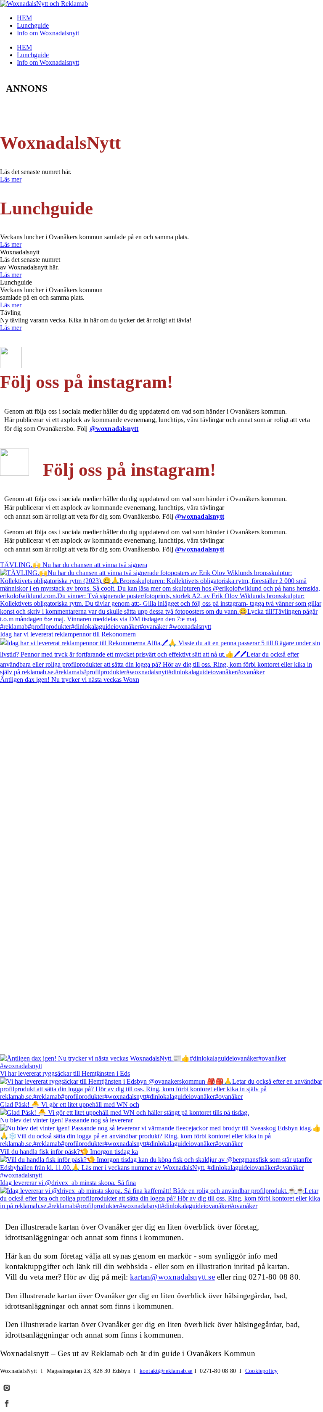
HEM (24, 17)
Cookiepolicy (261, 1370)
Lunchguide (33, 25)
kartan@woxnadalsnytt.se (172, 1276)
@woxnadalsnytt (114, 428)
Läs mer (10, 179)
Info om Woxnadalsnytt (48, 33)
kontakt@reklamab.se (166, 1370)
